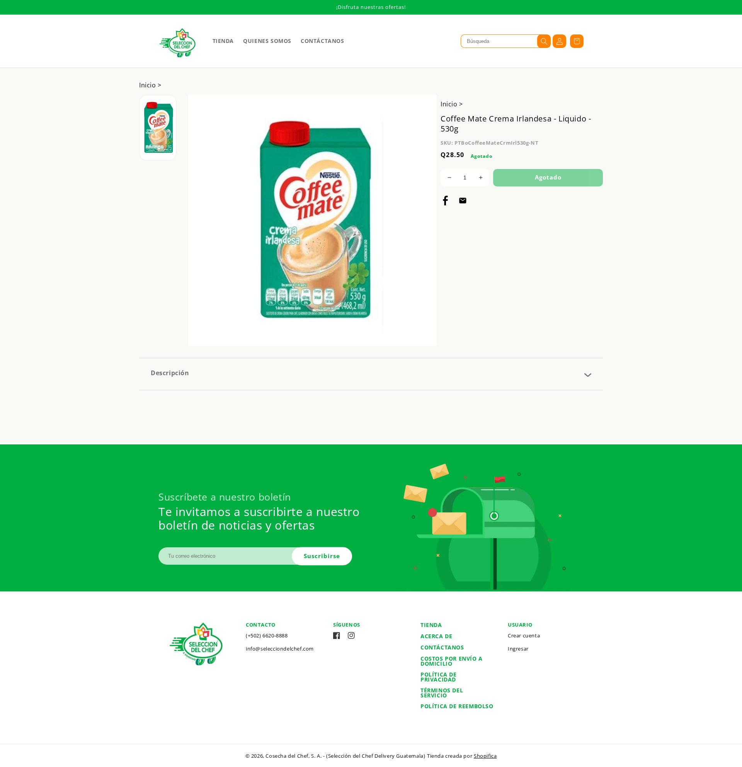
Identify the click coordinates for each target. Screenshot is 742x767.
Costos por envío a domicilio (451, 661)
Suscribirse (322, 556)
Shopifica (485, 755)
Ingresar (518, 648)
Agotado (548, 177)
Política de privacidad (438, 677)
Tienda (431, 624)
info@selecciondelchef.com (280, 648)
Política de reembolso (457, 706)
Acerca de (436, 636)
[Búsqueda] (544, 41)
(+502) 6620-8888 (267, 635)
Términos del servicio (441, 693)
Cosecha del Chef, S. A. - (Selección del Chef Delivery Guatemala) (345, 755)
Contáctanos (442, 647)
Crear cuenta (524, 635)
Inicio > (150, 85)
